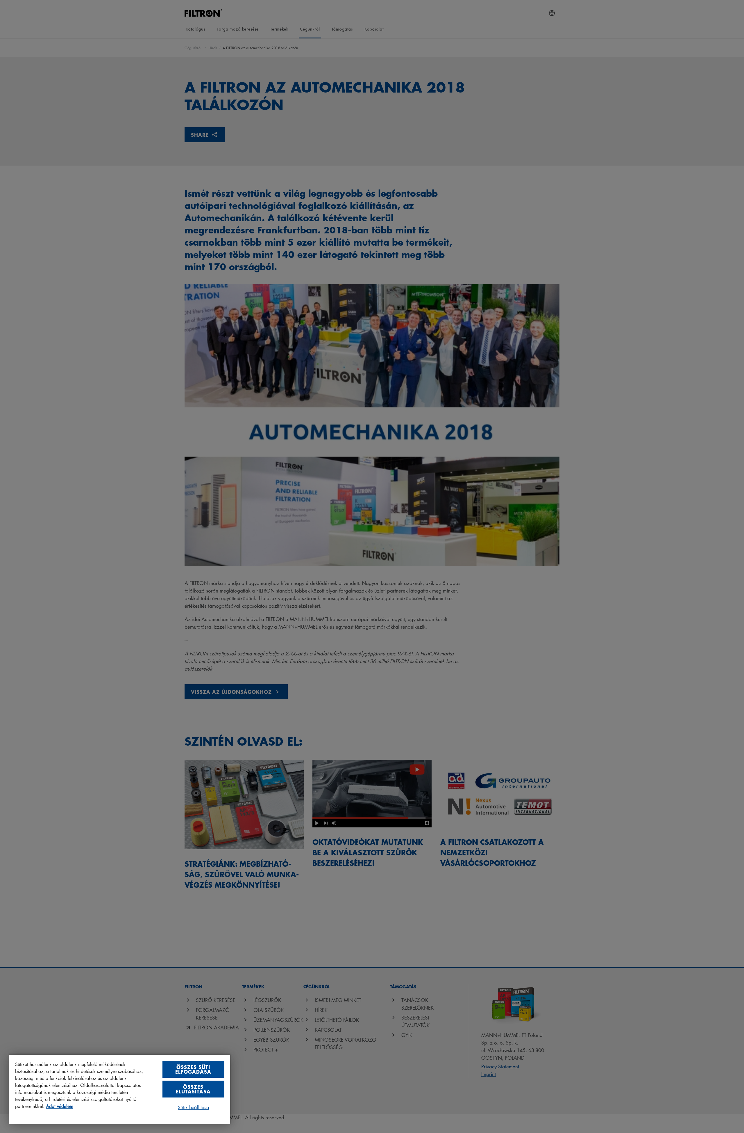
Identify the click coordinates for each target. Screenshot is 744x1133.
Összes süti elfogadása (193, 1069)
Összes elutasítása (193, 1089)
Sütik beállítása (193, 1107)
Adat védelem (59, 1106)
